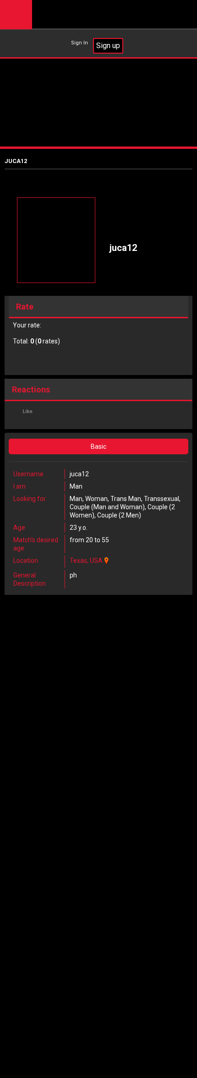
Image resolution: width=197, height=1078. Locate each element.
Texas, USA (86, 560)
